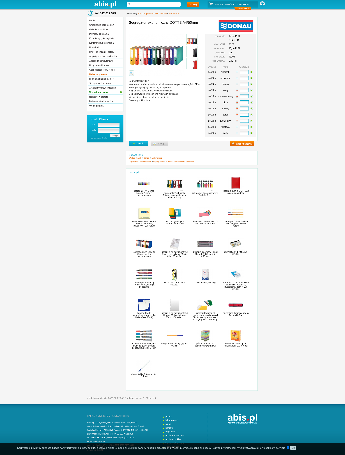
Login (93, 124)
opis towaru (174, 13)
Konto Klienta (99, 119)
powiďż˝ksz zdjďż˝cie (131, 73)
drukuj (159, 143)
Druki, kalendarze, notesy (101, 52)
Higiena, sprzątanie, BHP (101, 79)
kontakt (168, 428)
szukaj (193, 4)
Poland (134, 422)
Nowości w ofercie (98, 97)
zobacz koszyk (244, 8)
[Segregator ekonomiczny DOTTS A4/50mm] (191, 39)
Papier (92, 20)
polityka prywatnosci (175, 435)
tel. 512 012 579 (105, 13)
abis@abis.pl (99, 441)
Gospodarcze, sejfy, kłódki (102, 70)
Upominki (94, 47)
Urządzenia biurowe (99, 65)
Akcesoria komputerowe (101, 61)
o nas (168, 424)
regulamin (170, 431)
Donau (146, 158)
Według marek (96, 106)
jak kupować (171, 420)
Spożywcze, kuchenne (100, 83)
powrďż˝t (138, 143)
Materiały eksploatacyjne (101, 101)
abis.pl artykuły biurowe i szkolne (105, 4)
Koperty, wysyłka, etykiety (101, 38)
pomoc (168, 416)
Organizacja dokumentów (101, 25)
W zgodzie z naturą (98, 92)
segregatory (158, 162)
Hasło (93, 130)
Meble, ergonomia (98, 74)
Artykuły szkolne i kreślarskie (103, 56)
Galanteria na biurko (99, 29)
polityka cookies (173, 439)
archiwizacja (156, 158)
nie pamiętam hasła (99, 138)
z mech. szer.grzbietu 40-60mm (180, 162)
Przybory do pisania (99, 34)
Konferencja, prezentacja (101, 43)
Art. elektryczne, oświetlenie (102, 88)
